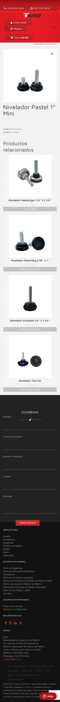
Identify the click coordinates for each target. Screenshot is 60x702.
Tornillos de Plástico (13, 546)
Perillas (6, 549)
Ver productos (30, 269)
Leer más (30, 209)
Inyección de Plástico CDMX (16, 590)
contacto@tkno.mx (12, 659)
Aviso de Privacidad (12, 606)
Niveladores (51, 44)
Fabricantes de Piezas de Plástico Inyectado (24, 587)
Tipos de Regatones (13, 568)
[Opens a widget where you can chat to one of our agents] (48, 696)
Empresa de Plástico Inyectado (18, 577)
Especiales (8, 555)
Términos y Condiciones (14, 609)
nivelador (15, 132)
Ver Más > (8, 593)
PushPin (7, 536)
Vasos (6, 552)
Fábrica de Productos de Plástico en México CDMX (27, 580)
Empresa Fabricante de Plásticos (19, 571)
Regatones (8, 542)
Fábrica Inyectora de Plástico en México (22, 584)
